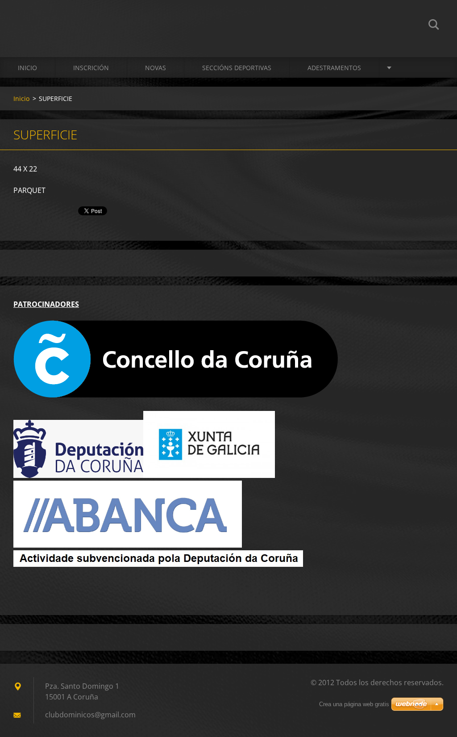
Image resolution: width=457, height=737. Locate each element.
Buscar (433, 26)
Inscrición (91, 67)
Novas (155, 67)
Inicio (27, 67)
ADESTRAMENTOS (334, 67)
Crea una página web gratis (354, 704)
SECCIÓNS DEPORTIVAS (236, 67)
